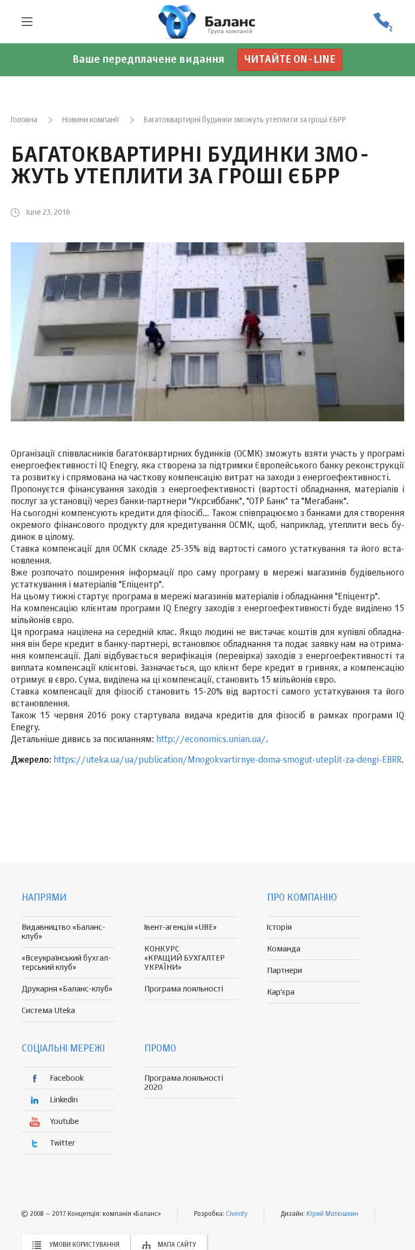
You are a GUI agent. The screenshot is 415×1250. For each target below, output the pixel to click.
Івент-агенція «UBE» (180, 927)
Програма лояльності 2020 (183, 1083)
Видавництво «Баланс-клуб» (63, 932)
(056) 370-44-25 (382, 22)
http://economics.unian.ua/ (211, 740)
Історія (279, 927)
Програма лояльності (183, 989)
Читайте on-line (290, 60)
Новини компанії (90, 120)
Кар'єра (280, 992)
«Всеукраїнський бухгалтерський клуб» (66, 962)
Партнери (284, 971)
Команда (283, 949)
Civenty (236, 1214)
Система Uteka (48, 1011)
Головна (24, 120)
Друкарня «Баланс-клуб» (67, 989)
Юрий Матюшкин (332, 1214)
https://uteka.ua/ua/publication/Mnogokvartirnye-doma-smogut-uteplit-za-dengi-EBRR (227, 760)
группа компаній (207, 22)
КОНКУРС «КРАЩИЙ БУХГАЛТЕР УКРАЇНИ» (184, 958)
